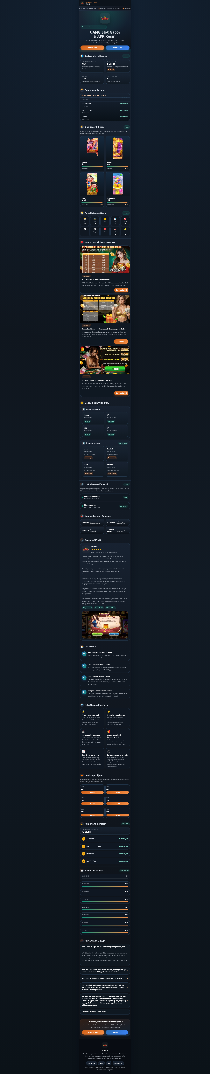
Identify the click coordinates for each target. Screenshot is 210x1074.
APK (101, 1063)
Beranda (91, 1063)
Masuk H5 (117, 47)
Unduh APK (92, 47)
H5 (109, 1063)
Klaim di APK (121, 290)
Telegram (118, 1063)
